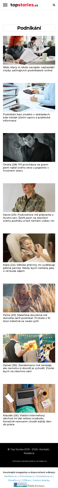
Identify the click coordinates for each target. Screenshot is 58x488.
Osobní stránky (41, 480)
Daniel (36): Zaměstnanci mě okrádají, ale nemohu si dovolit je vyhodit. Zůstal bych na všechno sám (28, 368)
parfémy (32, 461)
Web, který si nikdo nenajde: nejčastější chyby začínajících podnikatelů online (28, 69)
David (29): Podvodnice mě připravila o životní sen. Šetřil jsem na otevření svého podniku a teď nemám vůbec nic (28, 217)
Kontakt (44, 449)
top (24, 4)
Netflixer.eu (11, 476)
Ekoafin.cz (14, 480)
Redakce (29, 453)
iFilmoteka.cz (27, 476)
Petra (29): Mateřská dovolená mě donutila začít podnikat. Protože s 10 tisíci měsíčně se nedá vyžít (26, 318)
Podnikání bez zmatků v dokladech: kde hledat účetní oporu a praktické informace (26, 117)
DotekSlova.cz (44, 476)
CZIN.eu (27, 480)
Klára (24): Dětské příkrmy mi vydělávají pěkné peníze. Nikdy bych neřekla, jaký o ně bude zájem (29, 267)
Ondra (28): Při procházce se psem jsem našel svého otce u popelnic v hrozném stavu (26, 167)
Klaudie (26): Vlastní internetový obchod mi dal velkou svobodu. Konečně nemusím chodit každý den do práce (27, 420)
